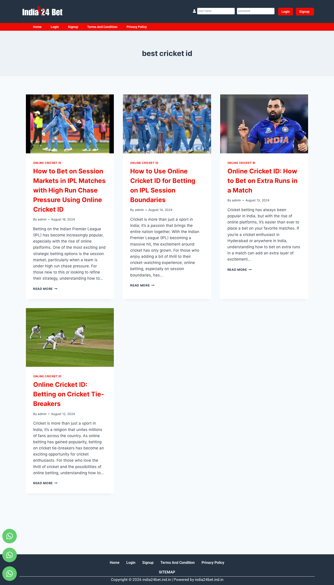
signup (73, 27)
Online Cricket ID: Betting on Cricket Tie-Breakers (68, 394)
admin (42, 219)
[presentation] (70, 123)
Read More (45, 289)
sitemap (167, 572)
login (55, 27)
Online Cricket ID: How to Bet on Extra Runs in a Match (262, 180)
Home (37, 27)
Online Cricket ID (47, 163)
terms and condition (102, 27)
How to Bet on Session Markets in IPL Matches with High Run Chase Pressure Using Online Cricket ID (69, 190)
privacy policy (137, 27)
